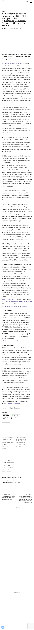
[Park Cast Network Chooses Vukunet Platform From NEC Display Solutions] (22, 431)
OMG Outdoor (18, 480)
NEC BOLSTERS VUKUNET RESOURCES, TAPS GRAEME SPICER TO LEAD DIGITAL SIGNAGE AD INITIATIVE (8, 464)
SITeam (5, 28)
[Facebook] (9, 33)
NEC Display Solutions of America (12, 63)
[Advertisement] (17, 526)
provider (4, 66)
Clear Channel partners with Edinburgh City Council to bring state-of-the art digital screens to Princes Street (25, 499)
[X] (13, 33)
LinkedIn (24, 306)
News (3, 11)
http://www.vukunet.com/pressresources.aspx (16, 341)
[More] (26, 33)
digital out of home (11, 477)
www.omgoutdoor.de (14, 403)
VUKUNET (17, 482)
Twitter (16, 306)
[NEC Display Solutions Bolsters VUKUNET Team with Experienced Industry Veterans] (8, 431)
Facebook (5, 306)
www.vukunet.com (16, 334)
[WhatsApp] (22, 33)
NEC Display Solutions (8, 480)
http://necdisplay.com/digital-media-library (18, 302)
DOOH (19, 477)
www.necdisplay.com (8, 299)
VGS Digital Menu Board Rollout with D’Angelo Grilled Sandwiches (8, 498)
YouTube (11, 306)
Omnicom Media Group (8, 482)
